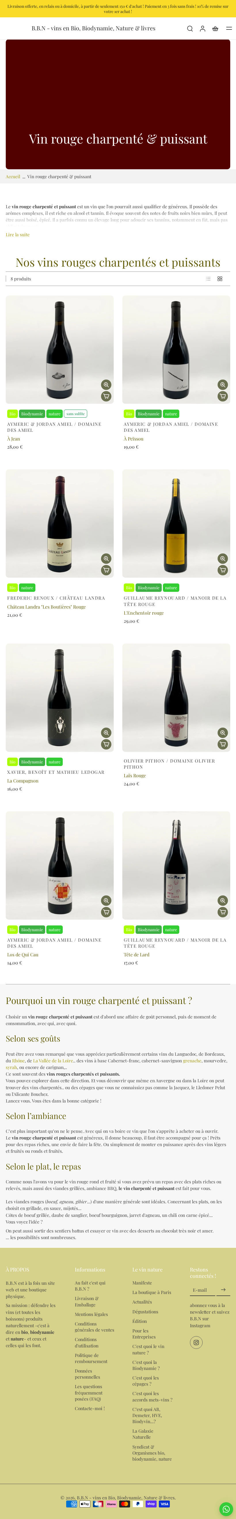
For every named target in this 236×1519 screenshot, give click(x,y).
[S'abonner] (223, 1290)
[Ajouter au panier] (106, 396)
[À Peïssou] (176, 349)
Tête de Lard (136, 954)
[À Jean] (60, 349)
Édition (139, 1321)
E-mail (200, 1290)
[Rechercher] (190, 28)
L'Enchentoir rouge (144, 613)
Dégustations (145, 1311)
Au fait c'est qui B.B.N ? (90, 1286)
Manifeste (142, 1283)
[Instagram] (196, 1342)
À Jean (13, 439)
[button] (229, 28)
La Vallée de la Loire (53, 1060)
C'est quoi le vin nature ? (148, 1349)
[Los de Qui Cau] (60, 865)
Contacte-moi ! (90, 1408)
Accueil (13, 176)
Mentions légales (91, 1314)
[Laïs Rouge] (176, 698)
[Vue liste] (208, 279)
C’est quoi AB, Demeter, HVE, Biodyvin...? (147, 1415)
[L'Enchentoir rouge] (176, 523)
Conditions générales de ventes (94, 1327)
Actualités (142, 1302)
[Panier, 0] (215, 28)
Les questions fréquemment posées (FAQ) (88, 1392)
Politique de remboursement (91, 1358)
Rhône (18, 1060)
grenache (192, 1060)
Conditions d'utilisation (86, 1342)
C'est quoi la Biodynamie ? (146, 1365)
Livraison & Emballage (87, 1301)
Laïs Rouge (135, 775)
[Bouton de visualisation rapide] (106, 385)
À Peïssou (133, 439)
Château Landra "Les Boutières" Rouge (46, 607)
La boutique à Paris (151, 1292)
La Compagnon (23, 781)
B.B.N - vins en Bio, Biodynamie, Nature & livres (126, 1497)
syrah (11, 1067)
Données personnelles (87, 1374)
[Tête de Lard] (176, 865)
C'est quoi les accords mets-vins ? (152, 1396)
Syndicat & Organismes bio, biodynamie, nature (152, 1452)
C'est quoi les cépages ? (145, 1381)
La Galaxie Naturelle (142, 1434)
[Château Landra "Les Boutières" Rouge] (60, 523)
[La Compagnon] (60, 698)
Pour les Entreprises (144, 1334)
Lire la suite (18, 234)
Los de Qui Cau (22, 954)
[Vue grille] (219, 279)
